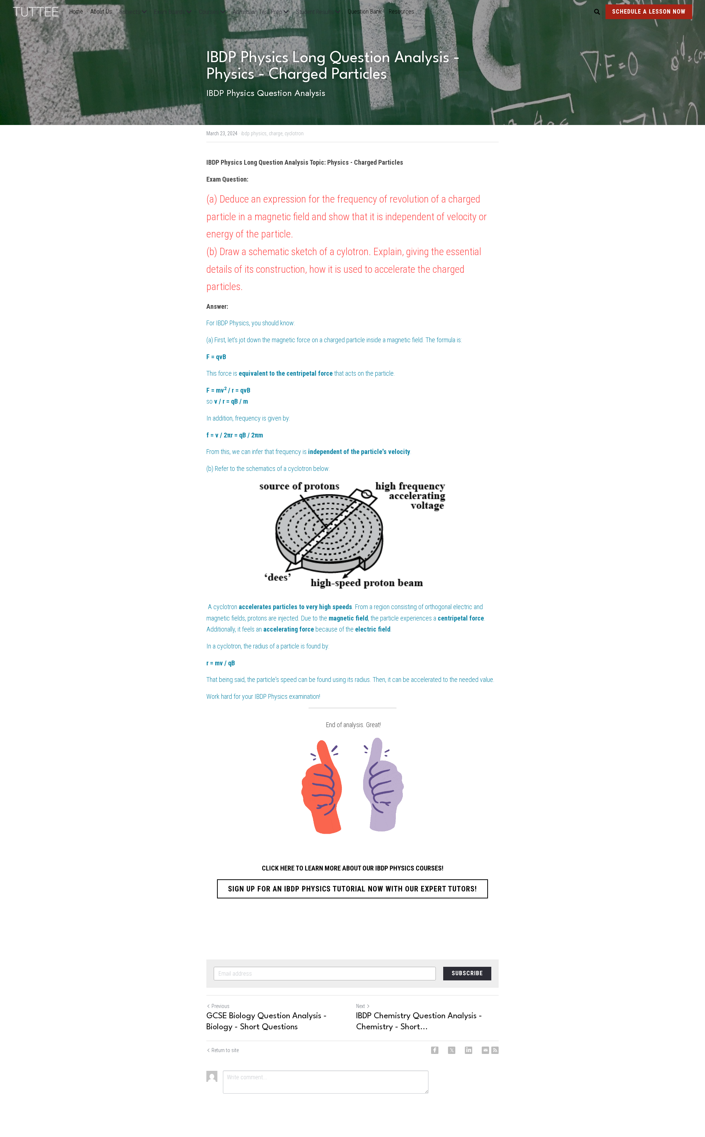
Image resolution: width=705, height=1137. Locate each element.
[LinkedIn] (468, 1050)
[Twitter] (451, 1050)
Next (360, 1006)
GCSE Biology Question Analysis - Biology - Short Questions (266, 1021)
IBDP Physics (232, 323)
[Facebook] (434, 1050)
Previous (220, 1006)
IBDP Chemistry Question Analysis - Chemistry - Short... (419, 1021)
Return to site (225, 1050)
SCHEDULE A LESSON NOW (649, 11)
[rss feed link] (495, 1050)
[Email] (485, 1050)
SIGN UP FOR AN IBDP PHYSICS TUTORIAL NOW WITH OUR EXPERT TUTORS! (352, 888)
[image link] (39, 11)
